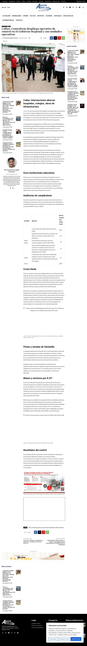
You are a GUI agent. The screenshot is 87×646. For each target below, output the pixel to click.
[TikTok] (73, 7)
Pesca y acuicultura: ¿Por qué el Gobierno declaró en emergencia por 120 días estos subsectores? (9, 121)
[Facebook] (64, 7)
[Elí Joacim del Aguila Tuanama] (12, 162)
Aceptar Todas (76, 639)
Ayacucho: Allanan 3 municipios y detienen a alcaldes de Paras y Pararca (33, 542)
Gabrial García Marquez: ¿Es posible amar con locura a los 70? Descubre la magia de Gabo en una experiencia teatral (73, 109)
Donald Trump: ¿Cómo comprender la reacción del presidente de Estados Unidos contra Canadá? (8, 134)
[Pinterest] (59, 38)
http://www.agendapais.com (11, 174)
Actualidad (4, 26)
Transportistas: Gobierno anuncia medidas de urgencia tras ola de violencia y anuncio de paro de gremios (9, 146)
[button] (83, 7)
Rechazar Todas (64, 639)
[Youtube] (79, 7)
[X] (76, 7)
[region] (65, 633)
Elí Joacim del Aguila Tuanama (10, 38)
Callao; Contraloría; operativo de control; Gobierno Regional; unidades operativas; (46, 527)
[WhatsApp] (63, 38)
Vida (9, 26)
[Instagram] (67, 7)
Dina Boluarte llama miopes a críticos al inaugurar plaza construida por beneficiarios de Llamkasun (55, 542)
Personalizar (53, 639)
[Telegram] (70, 7)
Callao (25, 111)
